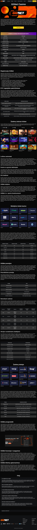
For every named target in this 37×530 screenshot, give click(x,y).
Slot (31, 127)
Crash (22, 127)
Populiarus (4, 127)
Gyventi (13, 127)
